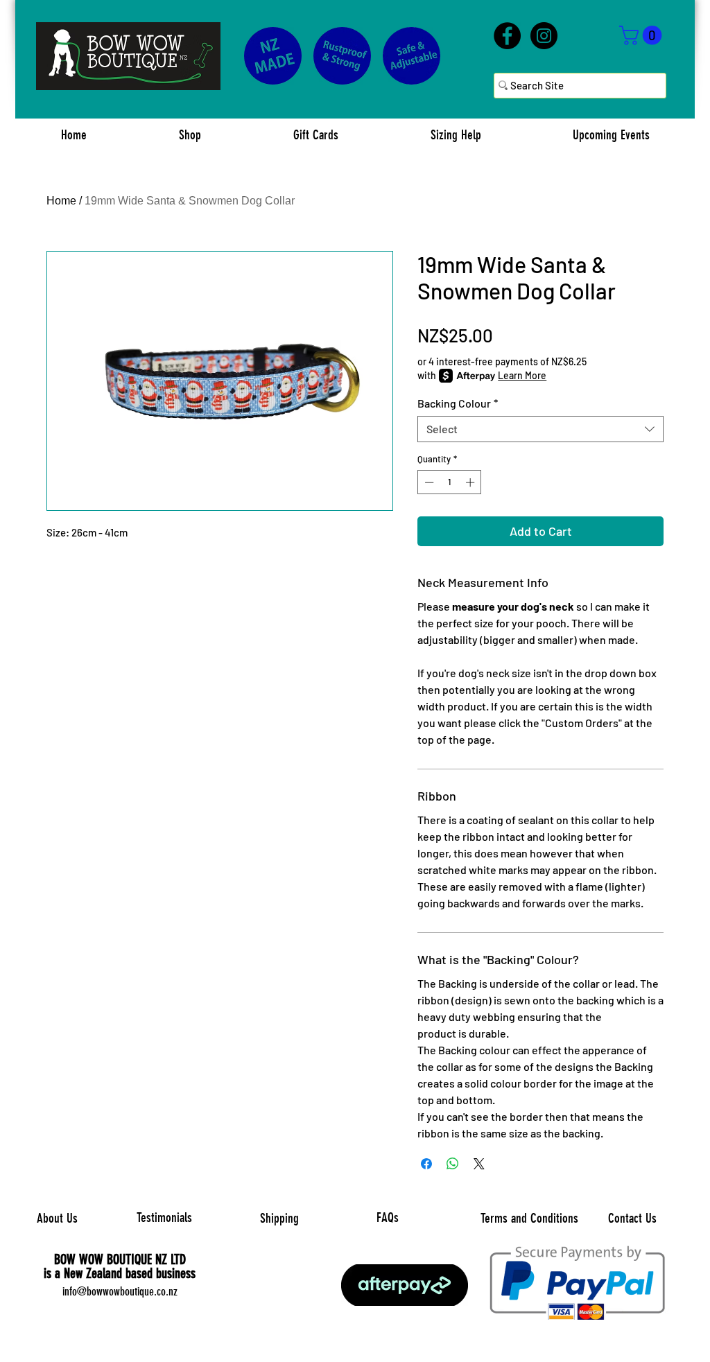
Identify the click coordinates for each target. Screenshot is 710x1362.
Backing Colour (457, 403)
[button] (642, 35)
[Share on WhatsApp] (452, 1163)
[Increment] (471, 482)
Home (61, 201)
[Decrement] (427, 482)
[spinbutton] (449, 482)
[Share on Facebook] (426, 1163)
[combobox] (540, 429)
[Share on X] (479, 1163)
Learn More (522, 375)
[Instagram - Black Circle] (543, 35)
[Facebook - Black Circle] (507, 35)
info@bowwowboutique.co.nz (120, 1291)
